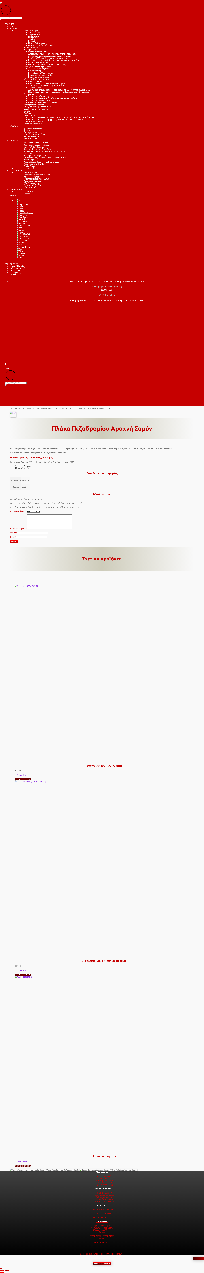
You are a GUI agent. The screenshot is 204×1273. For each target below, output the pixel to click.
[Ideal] (20, 228)
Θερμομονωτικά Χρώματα (39, 62)
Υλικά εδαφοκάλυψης (33, 181)
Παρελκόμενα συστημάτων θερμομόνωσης (47, 64)
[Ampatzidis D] (23, 204)
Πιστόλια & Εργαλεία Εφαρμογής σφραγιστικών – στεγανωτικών (56, 119)
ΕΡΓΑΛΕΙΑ (13, 126)
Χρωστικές (28, 153)
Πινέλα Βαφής (30, 166)
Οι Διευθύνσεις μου (104, 1199)
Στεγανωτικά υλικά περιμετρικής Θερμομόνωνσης (49, 56)
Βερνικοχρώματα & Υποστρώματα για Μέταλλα (44, 151)
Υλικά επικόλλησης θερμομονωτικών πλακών (47, 58)
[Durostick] (22, 219)
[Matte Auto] (22, 240)
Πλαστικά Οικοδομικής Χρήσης (41, 45)
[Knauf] (20, 232)
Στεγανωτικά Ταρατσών (38, 96)
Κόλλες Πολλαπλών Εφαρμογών (37, 66)
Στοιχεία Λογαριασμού (104, 1195)
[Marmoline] (22, 236)
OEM (72, 462)
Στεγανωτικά (29, 94)
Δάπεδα (27, 111)
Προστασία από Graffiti (34, 164)
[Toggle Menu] (1, 1)
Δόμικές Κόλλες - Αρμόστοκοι (36, 79)
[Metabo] (21, 243)
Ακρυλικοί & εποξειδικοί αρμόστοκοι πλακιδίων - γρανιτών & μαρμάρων (59, 90)
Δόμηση (30, 408)
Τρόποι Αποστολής (17, 268)
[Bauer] (20, 207)
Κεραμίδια (32, 41)
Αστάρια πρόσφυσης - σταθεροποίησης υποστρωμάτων (52, 54)
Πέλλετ (27, 194)
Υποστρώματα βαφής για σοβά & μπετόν (41, 162)
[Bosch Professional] (26, 213)
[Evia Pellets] (22, 221)
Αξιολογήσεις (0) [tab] (22, 468)
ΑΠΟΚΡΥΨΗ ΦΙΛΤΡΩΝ (102, 1263)
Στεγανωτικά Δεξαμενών (39, 100)
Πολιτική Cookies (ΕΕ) (104, 1201)
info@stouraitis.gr (107, 295)
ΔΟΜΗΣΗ (13, 28)
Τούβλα (31, 39)
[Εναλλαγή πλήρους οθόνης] (3, 1270)
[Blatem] (20, 211)
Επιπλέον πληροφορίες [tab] (24, 466)
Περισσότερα (23, 1166)
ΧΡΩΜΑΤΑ (14, 141)
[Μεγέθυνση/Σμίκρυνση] (1, 1270)
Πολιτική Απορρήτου (104, 1180)
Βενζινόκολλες (34, 71)
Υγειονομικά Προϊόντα (33, 185)
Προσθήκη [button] (24, 779)
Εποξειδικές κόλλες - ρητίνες (40, 73)
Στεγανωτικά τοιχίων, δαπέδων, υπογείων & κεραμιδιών (52, 98)
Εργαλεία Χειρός (31, 132)
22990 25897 (99, 287)
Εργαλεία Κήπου (30, 138)
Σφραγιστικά (29, 115)
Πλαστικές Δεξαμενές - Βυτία (36, 179)
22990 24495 (115, 287)
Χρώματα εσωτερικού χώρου (36, 145)
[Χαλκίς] (20, 257)
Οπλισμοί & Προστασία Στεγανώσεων (44, 102)
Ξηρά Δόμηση (29, 113)
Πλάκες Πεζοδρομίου (37, 43)
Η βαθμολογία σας (18, 511)
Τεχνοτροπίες (30, 168)
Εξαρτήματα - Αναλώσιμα (35, 134)
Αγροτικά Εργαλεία (32, 136)
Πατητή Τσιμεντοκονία (34, 122)
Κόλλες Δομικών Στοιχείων (39, 81)
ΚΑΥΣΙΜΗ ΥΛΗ (15, 189)
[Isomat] (20, 230)
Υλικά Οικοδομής (31, 30)
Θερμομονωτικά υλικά (37, 52)
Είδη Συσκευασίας (31, 183)
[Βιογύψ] (21, 253)
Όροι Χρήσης (15, 272)
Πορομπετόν (33, 37)
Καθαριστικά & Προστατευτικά (37, 107)
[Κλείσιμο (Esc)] (8, 1270)
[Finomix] (21, 223)
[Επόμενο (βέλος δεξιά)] (3, 1272)
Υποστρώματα (34, 88)
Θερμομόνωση (30, 49)
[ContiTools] (22, 217)
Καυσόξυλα (29, 191)
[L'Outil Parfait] (23, 234)
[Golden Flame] (23, 226)
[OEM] (20, 245)
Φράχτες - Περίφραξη (33, 177)
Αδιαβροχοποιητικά (32, 47)
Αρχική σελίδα (18, 408)
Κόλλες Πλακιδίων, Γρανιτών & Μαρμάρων (46, 83)
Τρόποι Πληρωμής (17, 270)
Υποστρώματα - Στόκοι (34, 105)
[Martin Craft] (23, 238)
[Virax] (20, 249)
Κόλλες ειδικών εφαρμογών (40, 75)
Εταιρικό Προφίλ (16, 266)
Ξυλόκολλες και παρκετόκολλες (41, 69)
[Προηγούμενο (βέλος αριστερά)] (1, 1272)
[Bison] (20, 209)
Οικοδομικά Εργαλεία (33, 128)
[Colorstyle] (22, 215)
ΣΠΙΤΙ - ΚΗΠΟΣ (15, 170)
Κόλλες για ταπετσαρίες (38, 77)
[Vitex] (20, 251)
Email (13, 537)
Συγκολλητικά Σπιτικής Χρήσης (37, 175)
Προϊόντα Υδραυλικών (33, 124)
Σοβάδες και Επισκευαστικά (36, 109)
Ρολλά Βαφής (29, 160)
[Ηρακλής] (21, 255)
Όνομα (13, 533)
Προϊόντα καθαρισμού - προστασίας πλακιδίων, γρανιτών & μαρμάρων (59, 92)
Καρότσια (28, 130)
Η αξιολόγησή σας (18, 529)
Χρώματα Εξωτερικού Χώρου (36, 143)
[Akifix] (20, 202)
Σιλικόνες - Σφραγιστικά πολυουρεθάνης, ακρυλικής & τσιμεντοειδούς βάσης (61, 117)
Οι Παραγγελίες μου (104, 1197)
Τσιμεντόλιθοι (34, 35)
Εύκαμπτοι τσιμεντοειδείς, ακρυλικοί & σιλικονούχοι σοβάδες (54, 60)
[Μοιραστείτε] (6, 1270)
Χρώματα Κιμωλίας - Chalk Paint (37, 149)
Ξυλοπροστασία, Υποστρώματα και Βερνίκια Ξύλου (46, 158)
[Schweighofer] (23, 247)
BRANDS (13, 196)
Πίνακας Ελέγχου (104, 1193)
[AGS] (19, 200)
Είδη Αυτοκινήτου (31, 187)
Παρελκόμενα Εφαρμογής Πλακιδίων (49, 86)
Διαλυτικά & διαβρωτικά (34, 147)
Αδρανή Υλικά (34, 33)
